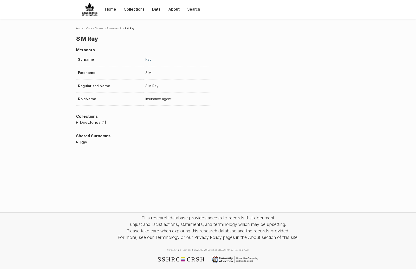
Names (99, 28)
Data (156, 9)
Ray (148, 59)
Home (110, 9)
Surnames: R (113, 28)
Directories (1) (93, 122)
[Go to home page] (89, 9)
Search (193, 9)
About (174, 9)
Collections (134, 9)
